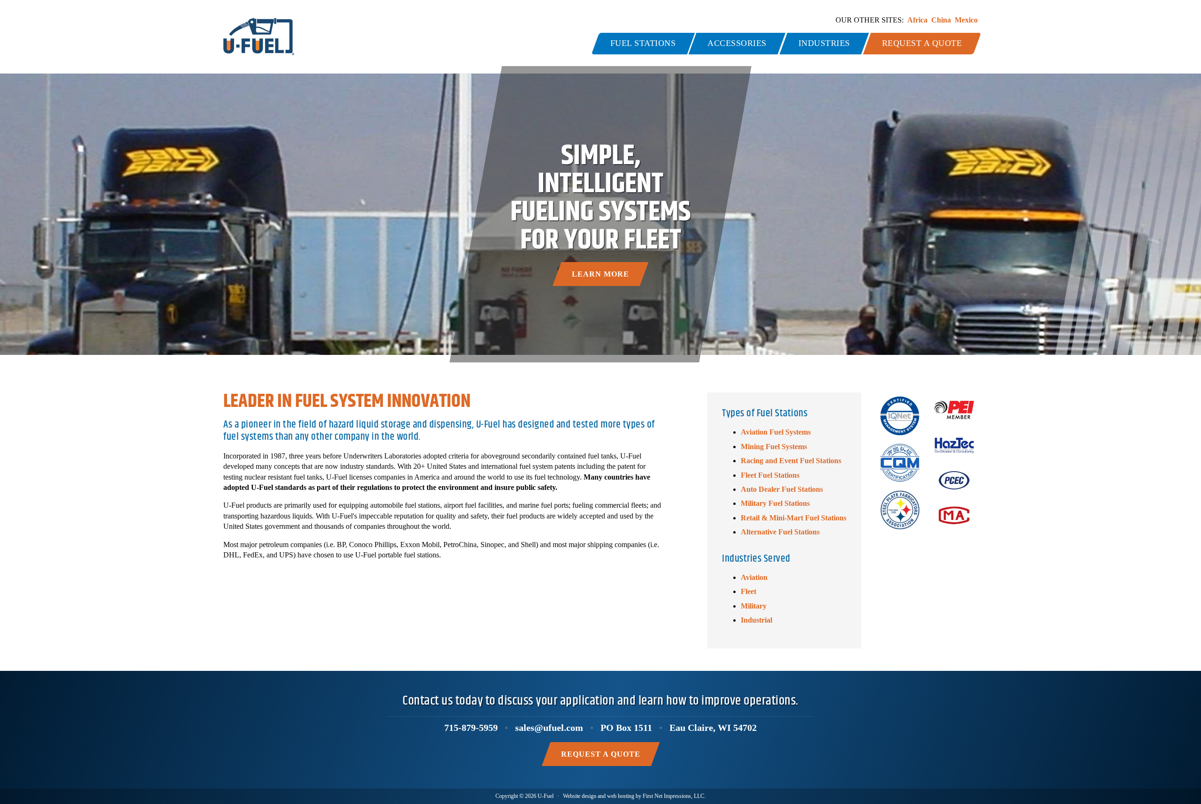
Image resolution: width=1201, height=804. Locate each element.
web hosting (620, 796)
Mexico (966, 20)
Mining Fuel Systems (774, 447)
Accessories (737, 43)
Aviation (754, 577)
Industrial (756, 620)
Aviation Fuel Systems (776, 432)
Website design (579, 796)
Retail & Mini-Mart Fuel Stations (793, 518)
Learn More (600, 274)
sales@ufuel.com (549, 727)
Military (754, 606)
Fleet (748, 591)
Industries (824, 43)
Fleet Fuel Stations (770, 475)
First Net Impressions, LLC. (674, 796)
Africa (917, 20)
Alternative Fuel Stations (780, 532)
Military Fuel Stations (775, 503)
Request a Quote (922, 43)
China (941, 20)
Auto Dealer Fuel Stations (782, 489)
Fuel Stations (643, 43)
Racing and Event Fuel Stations (791, 461)
